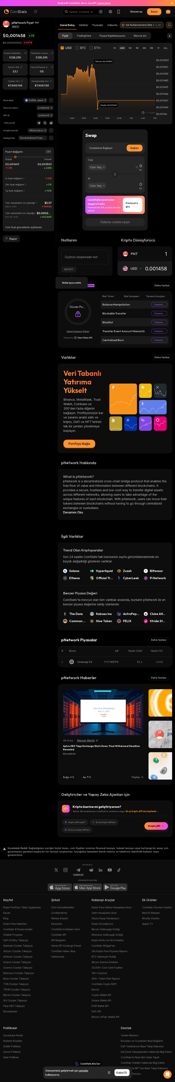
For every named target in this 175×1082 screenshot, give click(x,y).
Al (89, 178)
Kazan (6, 912)
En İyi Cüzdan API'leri (79, 829)
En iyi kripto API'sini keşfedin (141, 811)
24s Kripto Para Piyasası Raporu (109, 951)
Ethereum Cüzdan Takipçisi (18, 973)
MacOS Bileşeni (151, 912)
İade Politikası (11, 1057)
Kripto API (154, 826)
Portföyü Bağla (79, 443)
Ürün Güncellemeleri (62, 907)
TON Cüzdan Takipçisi (16, 984)
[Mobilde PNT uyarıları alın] (169, 25)
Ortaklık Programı (13, 934)
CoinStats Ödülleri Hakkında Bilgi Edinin (143, 1062)
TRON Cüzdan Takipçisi (16, 989)
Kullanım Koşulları (12, 1040)
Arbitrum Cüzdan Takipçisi (17, 956)
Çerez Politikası (12, 1051)
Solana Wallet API (101, 1000)
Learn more (104, 3)
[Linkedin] (100, 872)
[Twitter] (45, 122)
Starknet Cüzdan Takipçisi (18, 945)
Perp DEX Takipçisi (14, 1005)
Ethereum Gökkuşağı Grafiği (107, 934)
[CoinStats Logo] (15, 11)
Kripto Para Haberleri (15, 923)
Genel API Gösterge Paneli (66, 945)
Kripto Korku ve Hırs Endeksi (108, 940)
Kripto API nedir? (77, 822)
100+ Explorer (99, 973)
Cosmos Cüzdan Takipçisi (17, 967)
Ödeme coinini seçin (115, 222)
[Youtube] (110, 872)
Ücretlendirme (59, 912)
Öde (90, 159)
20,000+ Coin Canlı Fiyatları (107, 967)
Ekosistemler (10, 1011)
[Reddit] (51, 122)
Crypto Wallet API (101, 995)
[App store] (60, 887)
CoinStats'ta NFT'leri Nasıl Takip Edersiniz (144, 1068)
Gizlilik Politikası (12, 1046)
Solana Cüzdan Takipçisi (17, 962)
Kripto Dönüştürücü (102, 923)
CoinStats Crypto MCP (104, 984)
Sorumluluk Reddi (13, 1035)
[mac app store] (87, 887)
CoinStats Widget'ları (103, 945)
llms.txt (95, 989)
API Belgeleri (58, 940)
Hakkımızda (57, 956)
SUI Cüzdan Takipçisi (15, 1000)
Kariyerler (56, 923)
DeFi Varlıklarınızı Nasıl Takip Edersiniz (142, 1046)
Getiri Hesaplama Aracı (104, 912)
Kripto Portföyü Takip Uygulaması (22, 907)
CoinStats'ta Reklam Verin (65, 929)
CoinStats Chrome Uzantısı (157, 907)
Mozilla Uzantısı (150, 918)
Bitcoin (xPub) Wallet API (105, 1016)
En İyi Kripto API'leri (106, 822)
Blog (5, 918)
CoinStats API (58, 934)
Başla (154, 11)
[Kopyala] (45, 100)
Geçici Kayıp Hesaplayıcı (105, 918)
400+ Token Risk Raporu (106, 978)
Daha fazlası (162, 285)
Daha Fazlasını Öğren (78, 331)
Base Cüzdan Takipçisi (16, 978)
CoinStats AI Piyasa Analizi (17, 929)
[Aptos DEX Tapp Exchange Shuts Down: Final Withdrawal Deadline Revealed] (103, 712)
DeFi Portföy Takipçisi (15, 940)
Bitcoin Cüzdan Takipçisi (17, 995)
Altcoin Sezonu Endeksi (105, 962)
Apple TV (147, 923)
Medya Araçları (59, 918)
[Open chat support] (167, 1074)
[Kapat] (169, 3)
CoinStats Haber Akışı (63, 951)
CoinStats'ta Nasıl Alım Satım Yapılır (140, 1057)
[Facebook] (119, 872)
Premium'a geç (132, 205)
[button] (45, 100)
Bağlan (134, 148)
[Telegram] (38, 122)
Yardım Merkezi (129, 1035)
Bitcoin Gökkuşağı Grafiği (106, 929)
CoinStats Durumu (131, 1073)
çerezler (83, 1070)
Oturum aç (136, 11)
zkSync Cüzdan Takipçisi (17, 951)
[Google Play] (115, 887)
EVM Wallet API (100, 1005)
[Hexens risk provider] (78, 338)
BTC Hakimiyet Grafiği (104, 956)
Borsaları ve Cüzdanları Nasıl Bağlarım (142, 1040)
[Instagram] (65, 872)
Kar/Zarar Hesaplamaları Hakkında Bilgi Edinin (146, 1051)
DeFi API (96, 1011)
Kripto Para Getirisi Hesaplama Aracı (112, 907)
